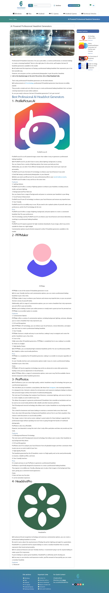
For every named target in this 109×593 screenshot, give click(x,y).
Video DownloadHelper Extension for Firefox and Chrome (93, 47)
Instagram (52, 387)
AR (92, 5)
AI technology (29, 83)
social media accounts (60, 177)
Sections (58, 5)
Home (10, 19)
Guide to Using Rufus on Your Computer (92, 66)
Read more (90, 40)
